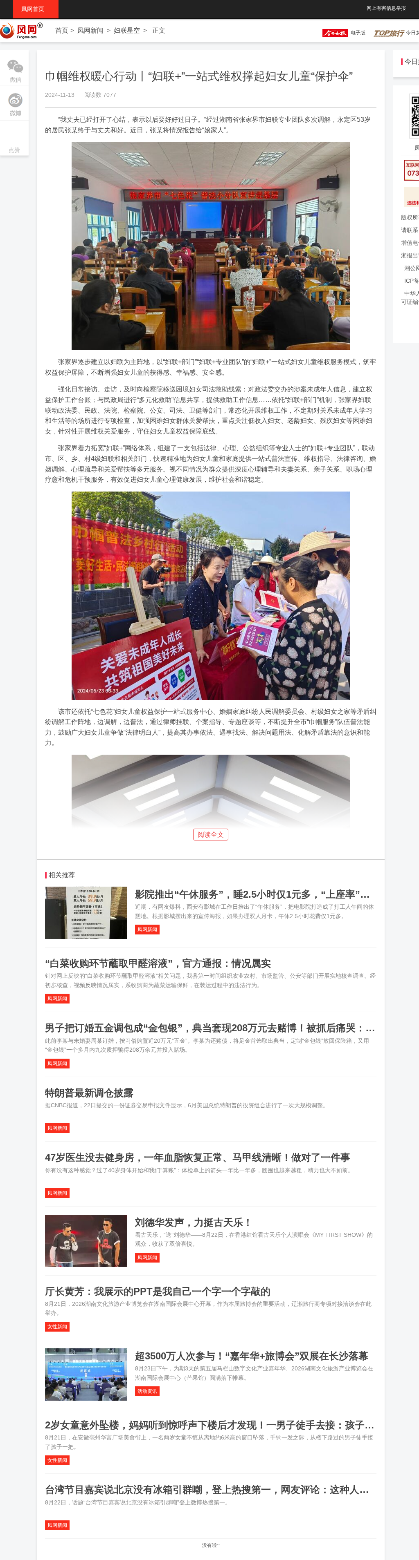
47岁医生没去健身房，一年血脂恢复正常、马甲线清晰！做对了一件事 (197, 1157)
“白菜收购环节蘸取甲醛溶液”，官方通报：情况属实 (158, 963)
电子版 (356, 33)
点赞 (14, 138)
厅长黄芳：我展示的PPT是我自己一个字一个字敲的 (157, 1291)
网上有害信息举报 (386, 8)
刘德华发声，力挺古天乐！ (194, 1222)
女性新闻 (57, 1327)
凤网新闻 (90, 30)
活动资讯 (147, 1391)
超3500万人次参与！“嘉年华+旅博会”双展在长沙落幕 (251, 1355)
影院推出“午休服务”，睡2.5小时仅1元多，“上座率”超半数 (262, 894)
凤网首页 (35, 9)
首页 (61, 30)
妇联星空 (127, 30)
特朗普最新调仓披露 (89, 1092)
